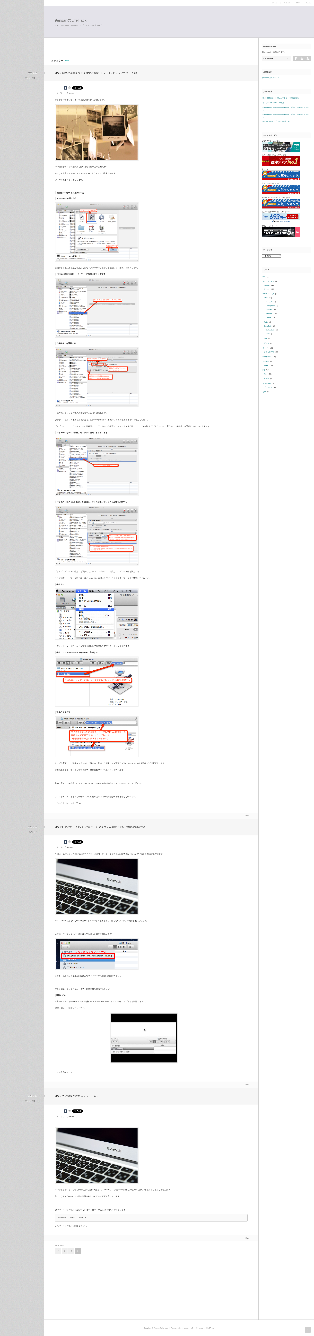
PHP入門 (269, 302)
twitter (302, 58)
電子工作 (265, 361)
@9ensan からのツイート (271, 78)
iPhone (267, 289)
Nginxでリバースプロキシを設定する (276, 121)
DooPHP (269, 309)
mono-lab (189, 1328)
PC (263, 370)
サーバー (265, 348)
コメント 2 (33, 832)
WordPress (266, 383)
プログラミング (268, 294)
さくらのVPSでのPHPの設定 (273, 103)
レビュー (265, 379)
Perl (265, 338)
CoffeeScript (270, 330)
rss (308, 58)
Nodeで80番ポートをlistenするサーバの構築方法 (280, 98)
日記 (264, 392)
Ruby (266, 322)
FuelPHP (269, 313)
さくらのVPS (269, 352)
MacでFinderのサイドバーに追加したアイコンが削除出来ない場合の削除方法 (100, 827)
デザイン (265, 343)
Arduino (267, 365)
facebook (296, 58)
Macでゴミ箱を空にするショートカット (78, 1096)
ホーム (274, 3)
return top (308, 1330)
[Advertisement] (85, 40)
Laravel (268, 317)
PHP (298, 3)
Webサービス (267, 357)
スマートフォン (268, 281)
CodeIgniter (270, 305)
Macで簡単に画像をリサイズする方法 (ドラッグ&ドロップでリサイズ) (96, 73)
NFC (264, 276)
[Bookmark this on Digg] (69, 87)
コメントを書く (31, 78)
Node (268, 334)
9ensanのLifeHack (71, 20)
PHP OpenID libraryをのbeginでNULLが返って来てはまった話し (285, 109)
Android (287, 3)
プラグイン (268, 387)
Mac (247, 816)
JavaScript (268, 326)
